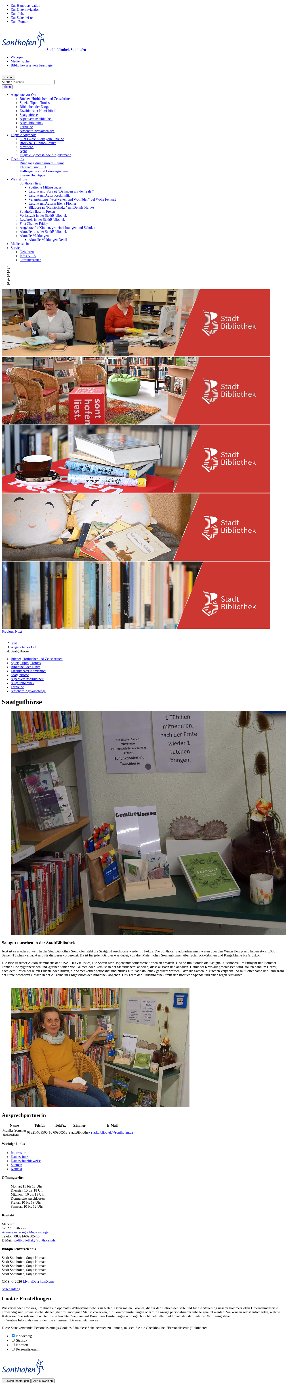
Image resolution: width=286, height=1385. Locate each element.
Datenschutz (19, 1157)
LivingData (31, 1281)
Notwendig (24, 1336)
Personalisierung (27, 1349)
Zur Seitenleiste (22, 17)
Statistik (21, 1340)
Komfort (22, 1345)
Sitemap (16, 1165)
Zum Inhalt (18, 13)
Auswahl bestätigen (16, 1381)
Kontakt (16, 1169)
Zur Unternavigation (25, 9)
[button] (23, 94)
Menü (7, 86)
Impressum (18, 1153)
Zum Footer (19, 22)
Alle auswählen (43, 1381)
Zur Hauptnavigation (25, 5)
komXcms (47, 1281)
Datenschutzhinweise (26, 1161)
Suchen (7, 82)
